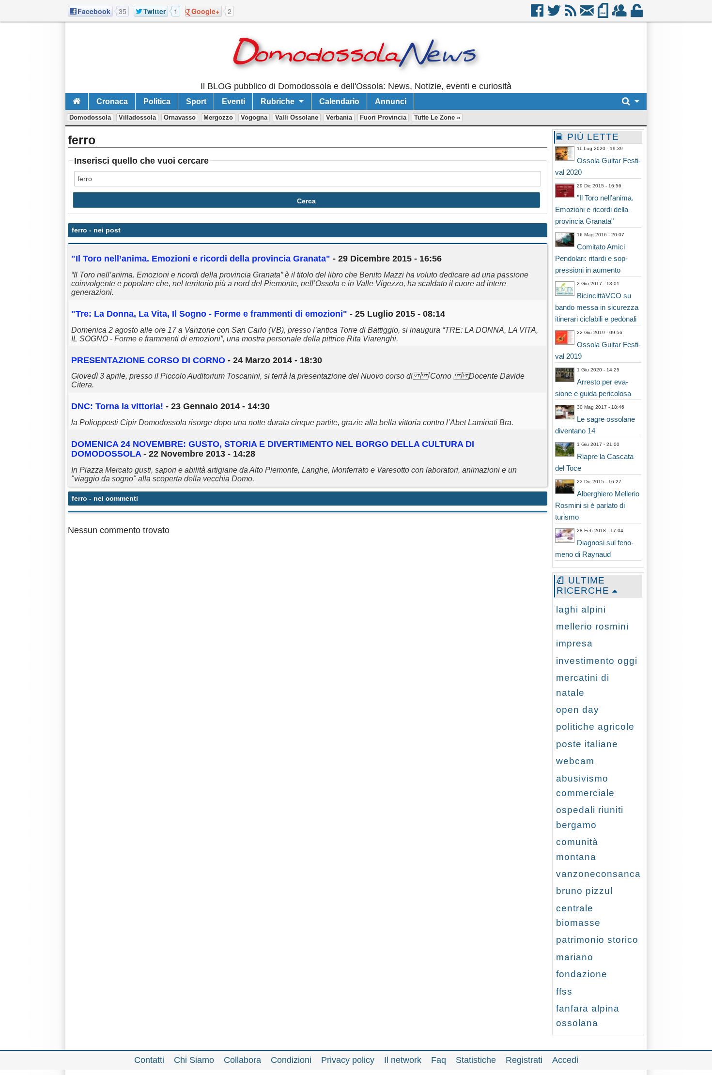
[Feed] (571, 14)
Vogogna (254, 117)
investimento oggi (596, 661)
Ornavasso (180, 117)
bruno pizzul (584, 891)
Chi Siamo (194, 1060)
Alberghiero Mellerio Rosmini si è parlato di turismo (597, 505)
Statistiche (476, 1060)
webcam (575, 761)
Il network (402, 1060)
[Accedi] (637, 14)
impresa (574, 643)
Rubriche (277, 101)
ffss (564, 991)
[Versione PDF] (604, 14)
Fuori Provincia (383, 117)
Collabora (242, 1060)
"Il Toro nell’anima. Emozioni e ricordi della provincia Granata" (200, 258)
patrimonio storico (597, 940)
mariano (574, 957)
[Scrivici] (587, 14)
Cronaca (112, 101)
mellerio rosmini (592, 626)
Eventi (233, 101)
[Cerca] (631, 101)
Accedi (565, 1060)
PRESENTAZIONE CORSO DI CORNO (148, 360)
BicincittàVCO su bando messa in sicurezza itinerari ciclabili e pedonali (596, 307)
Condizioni (291, 1060)
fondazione (581, 974)
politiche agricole (595, 727)
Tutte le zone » (437, 117)
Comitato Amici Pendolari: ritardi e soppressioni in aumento (591, 258)
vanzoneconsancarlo (604, 874)
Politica (156, 101)
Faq (438, 1060)
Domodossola (90, 117)
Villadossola (137, 117)
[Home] (76, 101)
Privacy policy (347, 1060)
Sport (196, 101)
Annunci (390, 101)
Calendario (339, 101)
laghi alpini (581, 609)
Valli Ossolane (296, 117)
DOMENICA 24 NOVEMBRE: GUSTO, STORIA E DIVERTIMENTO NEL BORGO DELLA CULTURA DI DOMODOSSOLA (272, 449)
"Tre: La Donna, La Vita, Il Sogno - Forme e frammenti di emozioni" (209, 314)
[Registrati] (620, 14)
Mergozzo (218, 117)
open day (577, 710)
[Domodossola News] (356, 77)
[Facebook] (538, 14)
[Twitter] (554, 14)
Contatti (149, 1060)
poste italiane (587, 744)
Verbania (339, 117)
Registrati (524, 1060)
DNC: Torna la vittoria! (118, 406)
